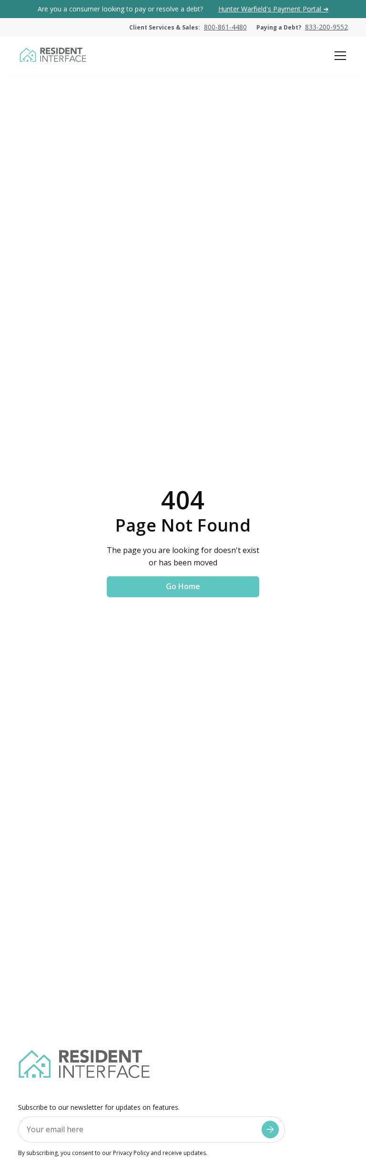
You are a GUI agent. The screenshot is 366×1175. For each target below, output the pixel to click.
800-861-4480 (225, 26)
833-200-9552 (326, 26)
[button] (338, 55)
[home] (52, 55)
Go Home (183, 586)
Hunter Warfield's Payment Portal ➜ (273, 8)
